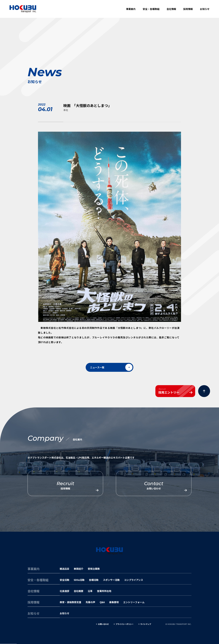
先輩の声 (90, 602)
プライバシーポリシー (124, 624)
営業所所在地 (104, 591)
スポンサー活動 (111, 579)
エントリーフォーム (134, 602)
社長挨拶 (64, 591)
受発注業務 (94, 568)
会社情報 (171, 9)
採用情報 (188, 9)
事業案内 (131, 9)
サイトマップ (145, 624)
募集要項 (114, 602)
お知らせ (204, 9)
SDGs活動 (79, 579)
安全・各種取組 (151, 9)
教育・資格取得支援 (70, 602)
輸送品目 (64, 568)
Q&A (102, 602)
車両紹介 (78, 568)
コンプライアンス (133, 579)
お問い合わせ (103, 624)
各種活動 (93, 579)
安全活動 (64, 579)
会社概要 (78, 591)
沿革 (90, 591)
